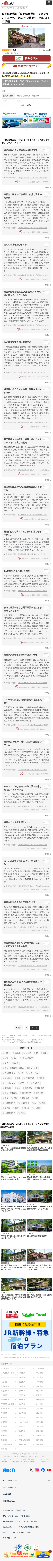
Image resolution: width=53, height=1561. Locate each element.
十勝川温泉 (40, 1368)
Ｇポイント (36, 1454)
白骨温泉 (4, 1395)
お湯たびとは (15, 1454)
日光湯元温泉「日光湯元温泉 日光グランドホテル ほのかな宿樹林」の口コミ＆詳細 (26, 17)
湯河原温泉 (5, 1400)
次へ (33, 1028)
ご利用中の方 (9, 1501)
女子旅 (7, 1108)
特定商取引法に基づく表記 (29, 1527)
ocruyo (23, 1456)
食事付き (8, 1088)
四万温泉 (39, 1386)
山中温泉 (39, 1404)
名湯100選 (30, 1078)
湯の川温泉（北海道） (7, 1374)
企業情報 (7, 1494)
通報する (48, 187)
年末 (18, 1078)
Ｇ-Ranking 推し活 (16, 1461)
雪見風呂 (40, 1088)
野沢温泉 (39, 1391)
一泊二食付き (34, 1083)
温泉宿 (41, 1078)
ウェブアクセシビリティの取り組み (17, 1516)
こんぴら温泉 (23, 1422)
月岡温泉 (22, 1395)
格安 (22, 1083)
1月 (21, 1073)
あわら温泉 (5, 1409)
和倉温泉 (22, 1404)
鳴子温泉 (39, 1373)
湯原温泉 (39, 1426)
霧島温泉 (39, 1431)
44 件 (48, 50)
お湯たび (30, 1456)
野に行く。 (31, 1459)
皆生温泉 (22, 1426)
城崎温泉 (39, 1413)
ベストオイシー (13, 1459)
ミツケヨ (47, 1459)
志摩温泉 (39, 1440)
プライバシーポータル (31, 1521)
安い (15, 1058)
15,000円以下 (27, 1058)
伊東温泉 (22, 1400)
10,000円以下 (10, 1113)
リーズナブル (10, 1083)
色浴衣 (23, 1113)
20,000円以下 (10, 1103)
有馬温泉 (4, 1417)
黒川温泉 (22, 1431)
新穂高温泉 (23, 1413)
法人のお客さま (10, 1487)
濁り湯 (26, 1108)
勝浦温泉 (39, 1417)
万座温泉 (22, 1386)
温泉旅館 (25, 1098)
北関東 (7, 1053)
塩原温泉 (22, 1391)
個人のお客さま (10, 1480)
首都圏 (17, 1053)
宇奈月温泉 (23, 1409)
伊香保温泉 (5, 1386)
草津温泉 (39, 1382)
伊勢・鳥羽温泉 (24, 1440)
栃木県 (28, 1053)
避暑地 (45, 1053)
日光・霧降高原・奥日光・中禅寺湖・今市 (21, 1068)
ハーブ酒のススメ (43, 1461)
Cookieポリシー (9, 1527)
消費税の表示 (21, 1510)
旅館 (15, 1098)
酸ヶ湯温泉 (5, 1435)
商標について (32, 1532)
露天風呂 (28, 1088)
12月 (30, 1073)
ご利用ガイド (26, 1454)
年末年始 (8, 1078)
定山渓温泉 (5, 1368)
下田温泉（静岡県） (8, 1404)
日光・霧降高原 (11, 1093)
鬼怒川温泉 (5, 1391)
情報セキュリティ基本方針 (13, 1532)
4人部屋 (37, 1108)
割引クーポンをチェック (29, 66)
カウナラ (39, 1459)
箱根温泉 (4, 1440)
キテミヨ (4, 1459)
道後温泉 (4, 1422)
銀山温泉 (22, 1382)
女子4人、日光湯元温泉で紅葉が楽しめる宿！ (33, 725)
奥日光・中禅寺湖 (11, 1063)
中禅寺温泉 (25, 1103)
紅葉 (43, 1103)
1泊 (18, 1088)
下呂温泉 (39, 1409)
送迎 (17, 1108)
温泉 (6, 1098)
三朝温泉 (39, 1422)
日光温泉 (39, 1093)
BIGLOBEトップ (9, 1538)
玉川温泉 (22, 1435)
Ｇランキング (8, 1456)
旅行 (36, 1098)
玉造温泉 (4, 1426)
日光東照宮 (26, 1093)
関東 (6, 1058)
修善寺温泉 (40, 1400)
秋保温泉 (22, 1377)
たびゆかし (5, 1461)
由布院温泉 (23, 1444)
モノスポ (23, 1459)
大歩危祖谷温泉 (6, 1444)
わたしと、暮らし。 (41, 1456)
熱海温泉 (39, 1444)
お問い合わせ (8, 1510)
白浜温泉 (22, 1417)
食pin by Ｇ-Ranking (30, 1461)
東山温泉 (39, 1377)
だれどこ (16, 1456)
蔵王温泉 (4, 1382)
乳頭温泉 (22, 1373)
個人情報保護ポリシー (11, 1521)
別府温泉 (4, 1431)
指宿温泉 (4, 1449)
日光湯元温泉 (10, 1073)
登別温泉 (22, 1368)
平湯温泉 (4, 1413)
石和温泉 (39, 1395)
